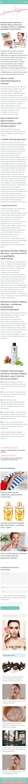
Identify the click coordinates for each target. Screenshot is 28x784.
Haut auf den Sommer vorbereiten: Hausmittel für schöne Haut (12, 495)
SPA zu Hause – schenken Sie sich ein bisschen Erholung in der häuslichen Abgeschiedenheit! (13, 749)
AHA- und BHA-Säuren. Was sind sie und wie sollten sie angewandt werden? (14, 556)
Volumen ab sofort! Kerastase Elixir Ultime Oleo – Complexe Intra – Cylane (12, 525)
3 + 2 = (3, 603)
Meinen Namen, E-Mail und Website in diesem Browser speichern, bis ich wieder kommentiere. (14, 597)
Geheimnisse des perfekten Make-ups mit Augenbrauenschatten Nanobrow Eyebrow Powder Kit (13, 678)
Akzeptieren (4, 782)
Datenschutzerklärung (21, 782)
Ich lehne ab (12, 782)
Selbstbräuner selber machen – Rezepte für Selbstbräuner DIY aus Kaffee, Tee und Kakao (13, 725)
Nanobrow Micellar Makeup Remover (12, 70)
